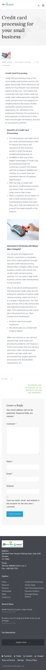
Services (5, 588)
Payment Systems (32, 591)
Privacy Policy (31, 660)
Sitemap (20, 660)
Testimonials (6, 591)
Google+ (40, 656)
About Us (5, 585)
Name (9, 461)
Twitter (18, 656)
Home (4, 582)
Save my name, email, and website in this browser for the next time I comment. (22, 503)
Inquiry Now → (23, 642)
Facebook (8, 656)
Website (10, 486)
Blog (5, 379)
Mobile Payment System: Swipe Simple (17, 609)
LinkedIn (29, 656)
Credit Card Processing (34, 582)
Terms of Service (8, 660)
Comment (11, 424)
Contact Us (6, 597)
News (4, 594)
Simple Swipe (30, 585)
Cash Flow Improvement (34, 588)
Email (9, 474)
